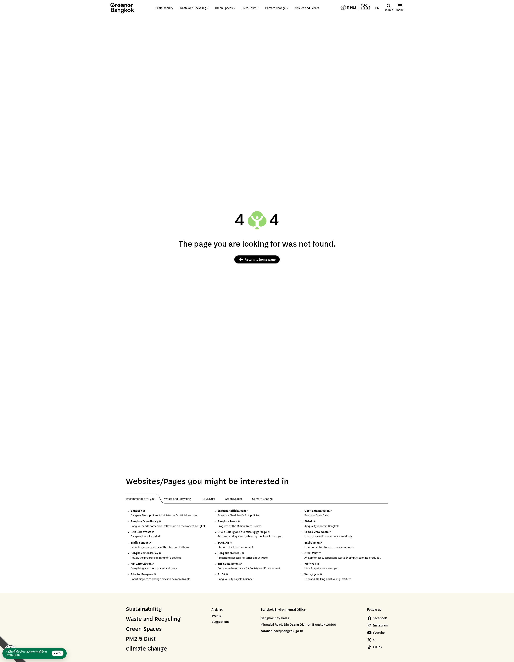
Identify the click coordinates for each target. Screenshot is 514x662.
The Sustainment (229, 563)
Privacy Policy (13, 655)
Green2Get (311, 553)
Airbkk (308, 521)
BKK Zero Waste (141, 532)
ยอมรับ (57, 653)
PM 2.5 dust (249, 8)
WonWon (310, 563)
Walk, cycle (311, 574)
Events (216, 615)
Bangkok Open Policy (144, 521)
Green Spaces (224, 8)
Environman (312, 542)
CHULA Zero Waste (316, 532)
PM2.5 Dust (141, 639)
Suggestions (220, 621)
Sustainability (164, 8)
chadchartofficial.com (232, 510)
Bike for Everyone (142, 574)
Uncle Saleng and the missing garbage (242, 532)
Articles (217, 609)
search (388, 10)
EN (377, 8)
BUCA (221, 574)
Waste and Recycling (192, 8)
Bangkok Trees (227, 521)
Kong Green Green (229, 553)
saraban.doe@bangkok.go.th (282, 630)
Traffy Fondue (140, 542)
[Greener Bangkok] (122, 8)
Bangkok (136, 510)
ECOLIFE (223, 542)
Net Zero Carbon (141, 563)
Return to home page (260, 259)
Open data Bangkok (317, 510)
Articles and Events (307, 8)
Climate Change (275, 8)
